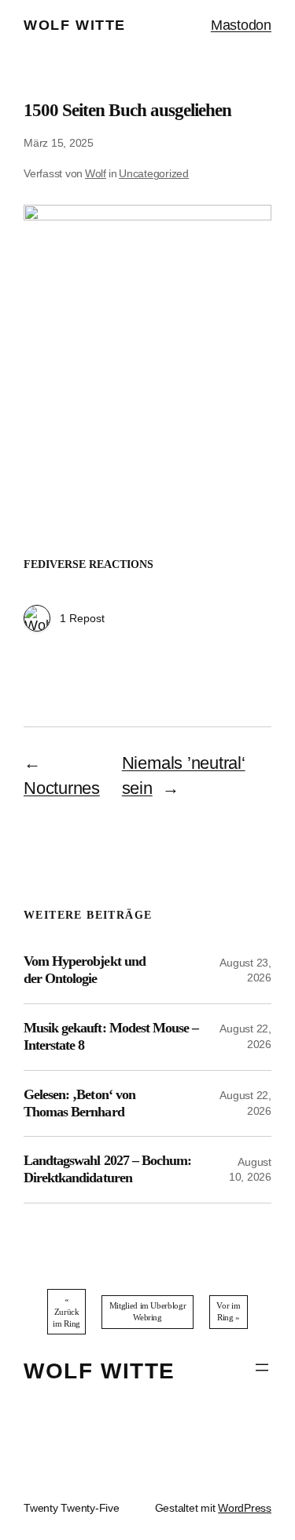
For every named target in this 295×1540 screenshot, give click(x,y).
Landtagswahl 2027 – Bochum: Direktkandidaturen (107, 1168)
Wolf (95, 173)
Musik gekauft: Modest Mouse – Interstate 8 (111, 1036)
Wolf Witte (75, 25)
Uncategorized (154, 173)
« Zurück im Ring (66, 1311)
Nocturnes (62, 788)
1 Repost (82, 618)
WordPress (244, 1508)
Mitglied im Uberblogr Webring (147, 1311)
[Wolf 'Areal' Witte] (37, 619)
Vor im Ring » (228, 1311)
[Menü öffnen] (262, 1367)
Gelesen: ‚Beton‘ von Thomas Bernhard (79, 1103)
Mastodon (241, 25)
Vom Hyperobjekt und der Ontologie (85, 969)
